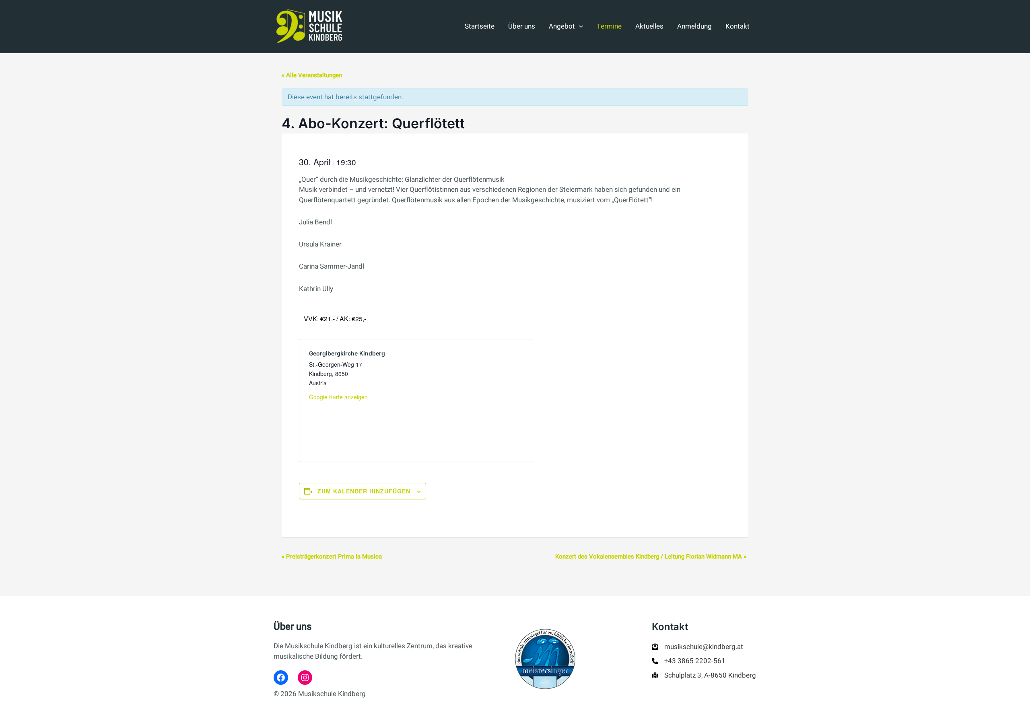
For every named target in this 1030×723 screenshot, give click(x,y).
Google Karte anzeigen (338, 397)
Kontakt (737, 26)
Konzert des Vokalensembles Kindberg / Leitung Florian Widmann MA (650, 556)
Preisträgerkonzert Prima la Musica (332, 556)
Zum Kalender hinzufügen (363, 491)
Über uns (521, 26)
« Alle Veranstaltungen (312, 75)
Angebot (562, 26)
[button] (579, 26)
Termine (609, 26)
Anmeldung (694, 26)
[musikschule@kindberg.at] (697, 647)
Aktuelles (649, 26)
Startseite (479, 26)
